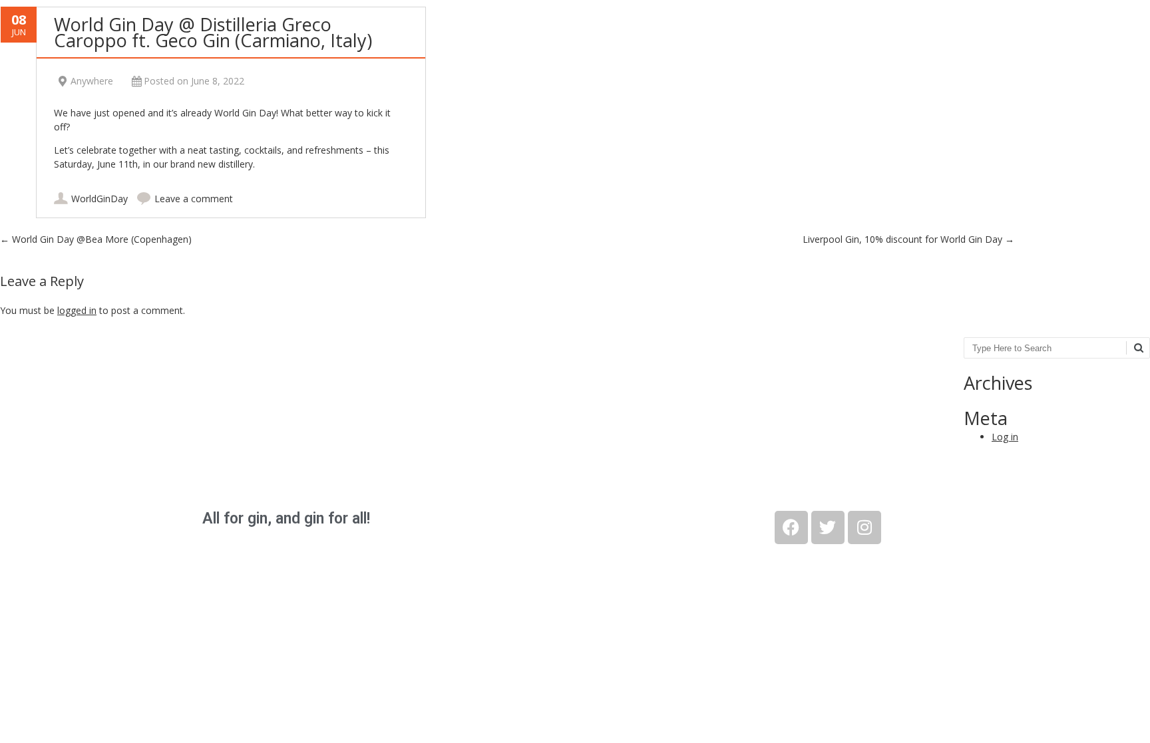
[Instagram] (864, 527)
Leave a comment (193, 198)
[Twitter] (828, 527)
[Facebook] (791, 527)
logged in (76, 310)
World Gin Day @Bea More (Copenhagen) (96, 239)
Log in (1005, 436)
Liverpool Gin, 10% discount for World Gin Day (908, 239)
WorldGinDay (99, 198)
